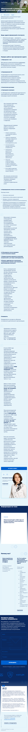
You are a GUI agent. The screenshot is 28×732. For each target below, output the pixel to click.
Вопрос (4, 639)
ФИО (3, 634)
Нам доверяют (5, 682)
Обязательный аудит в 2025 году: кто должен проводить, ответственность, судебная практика (14, 521)
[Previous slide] (22, 682)
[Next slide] (15, 546)
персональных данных (14, 667)
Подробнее (20, 610)
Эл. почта (4, 651)
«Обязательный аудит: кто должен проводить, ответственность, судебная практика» (14, 42)
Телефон (4, 657)
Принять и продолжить (10, 723)
